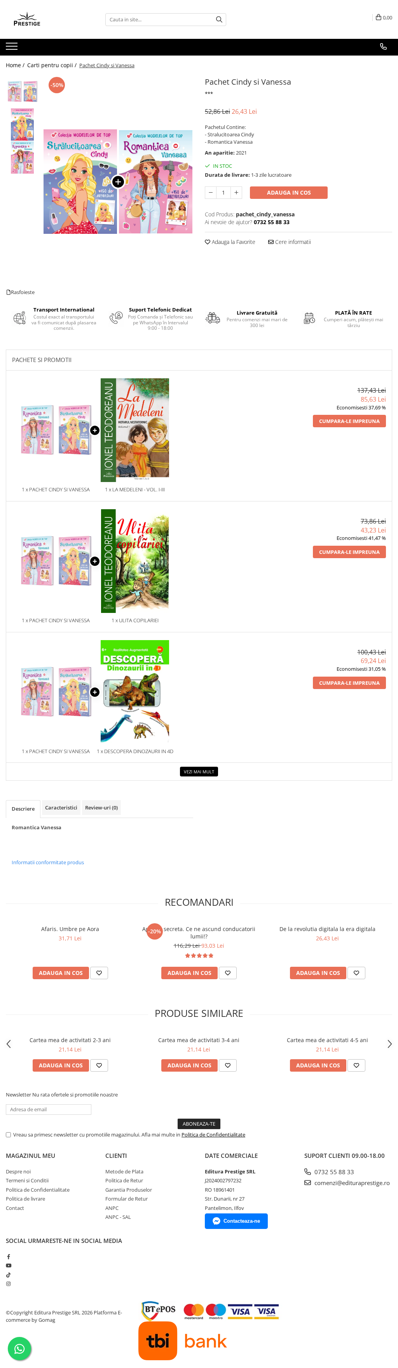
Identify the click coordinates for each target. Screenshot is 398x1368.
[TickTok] (8, 1274)
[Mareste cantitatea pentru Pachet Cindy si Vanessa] (236, 192)
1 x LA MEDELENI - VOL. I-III (135, 489)
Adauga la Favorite (232, 241)
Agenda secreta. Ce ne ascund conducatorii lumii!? (198, 932)
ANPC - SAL (118, 1216)
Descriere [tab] (23, 808)
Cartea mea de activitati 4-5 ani (327, 1040)
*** (209, 93)
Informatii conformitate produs (48, 862)
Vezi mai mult (199, 772)
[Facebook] (8, 1256)
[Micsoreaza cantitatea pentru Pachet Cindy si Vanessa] (210, 192)
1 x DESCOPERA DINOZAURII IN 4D (135, 751)
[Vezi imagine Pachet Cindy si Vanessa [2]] (22, 157)
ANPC (112, 1207)
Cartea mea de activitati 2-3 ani (70, 1040)
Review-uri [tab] (101, 807)
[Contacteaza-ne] (383, 46)
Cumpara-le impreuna (349, 421)
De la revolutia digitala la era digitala (327, 929)
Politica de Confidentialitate (213, 1134)
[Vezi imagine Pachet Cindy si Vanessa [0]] (22, 91)
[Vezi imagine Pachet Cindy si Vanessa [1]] (22, 124)
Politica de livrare (25, 1198)
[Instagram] (8, 1283)
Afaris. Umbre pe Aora (70, 929)
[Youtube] (8, 1265)
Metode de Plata (124, 1171)
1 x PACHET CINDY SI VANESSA (56, 489)
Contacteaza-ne (241, 1221)
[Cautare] (219, 19)
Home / (16, 65)
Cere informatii (292, 241)
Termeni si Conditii (27, 1180)
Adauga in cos (289, 192)
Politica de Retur (124, 1180)
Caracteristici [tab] (61, 807)
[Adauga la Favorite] (99, 973)
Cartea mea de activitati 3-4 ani (198, 1040)
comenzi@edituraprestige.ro (351, 1183)
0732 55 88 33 (333, 1172)
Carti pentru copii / (52, 65)
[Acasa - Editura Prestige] (45, 19)
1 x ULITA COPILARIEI (135, 620)
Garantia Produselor (128, 1189)
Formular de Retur (126, 1198)
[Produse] (12, 48)
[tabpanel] (118, 182)
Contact (15, 1207)
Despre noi (18, 1171)
